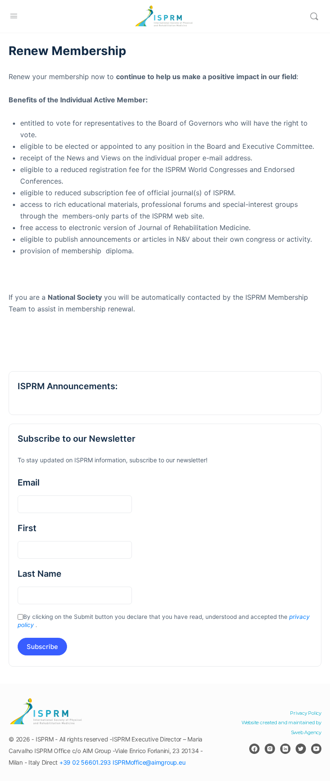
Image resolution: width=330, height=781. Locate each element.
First (27, 528)
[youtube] (316, 749)
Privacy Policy (305, 713)
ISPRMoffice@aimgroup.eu (149, 762)
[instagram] (270, 749)
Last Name (39, 574)
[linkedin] (285, 749)
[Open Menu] (14, 15)
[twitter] (301, 749)
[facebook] (254, 749)
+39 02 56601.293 (85, 762)
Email (29, 482)
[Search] (314, 16)
